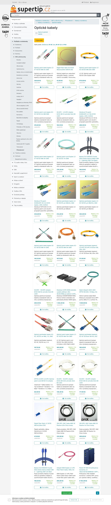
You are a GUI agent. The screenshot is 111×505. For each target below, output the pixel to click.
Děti (15, 169)
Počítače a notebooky (21, 41)
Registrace (95, 2)
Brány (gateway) (21, 130)
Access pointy (20, 81)
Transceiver (20, 147)
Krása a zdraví (18, 180)
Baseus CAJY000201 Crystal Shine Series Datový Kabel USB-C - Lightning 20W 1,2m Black (89, 158)
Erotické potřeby (19, 194)
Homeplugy (20, 123)
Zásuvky (19, 133)
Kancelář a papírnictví (20, 173)
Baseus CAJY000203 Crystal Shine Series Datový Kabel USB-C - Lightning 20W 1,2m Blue (44, 470)
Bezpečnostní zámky (21, 159)
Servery (19, 84)
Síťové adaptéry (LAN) (23, 105)
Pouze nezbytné (84, 499)
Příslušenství (20, 150)
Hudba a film (18, 191)
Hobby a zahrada (19, 23)
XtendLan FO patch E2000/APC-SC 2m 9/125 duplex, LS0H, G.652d (42, 203)
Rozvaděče (20, 111)
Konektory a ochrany (22, 75)
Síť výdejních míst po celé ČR (58, 11)
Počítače (17, 47)
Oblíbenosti (45, 44)
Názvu (61, 44)
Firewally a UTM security (23, 127)
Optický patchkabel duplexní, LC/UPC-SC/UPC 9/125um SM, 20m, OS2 (88, 247)
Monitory (17, 53)
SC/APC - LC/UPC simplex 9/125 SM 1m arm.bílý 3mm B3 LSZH (66, 114)
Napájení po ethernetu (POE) (24, 102)
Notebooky (18, 44)
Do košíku (44, 87)
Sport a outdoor (19, 177)
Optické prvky (20, 69)
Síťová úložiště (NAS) (22, 108)
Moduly (19, 136)
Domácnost (17, 30)
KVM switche (20, 90)
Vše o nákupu (22, 2)
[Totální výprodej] (105, 25)
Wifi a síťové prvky (20, 57)
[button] (97, 493)
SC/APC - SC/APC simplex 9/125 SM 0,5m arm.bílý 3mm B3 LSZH (66, 381)
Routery (19, 60)
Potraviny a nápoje (20, 198)
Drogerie (16, 184)
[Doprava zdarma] (5, 25)
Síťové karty (20, 66)
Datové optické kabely (43, 33)
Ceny (54, 44)
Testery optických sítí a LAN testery (24, 139)
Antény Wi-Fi (20, 96)
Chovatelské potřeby (20, 27)
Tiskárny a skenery (20, 153)
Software (17, 156)
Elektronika (17, 38)
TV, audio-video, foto (20, 162)
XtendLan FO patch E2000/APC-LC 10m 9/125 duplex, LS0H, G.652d (87, 114)
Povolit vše (74, 499)
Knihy (15, 166)
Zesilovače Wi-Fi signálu (23, 144)
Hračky (16, 34)
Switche (19, 87)
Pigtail (18, 120)
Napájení (19, 99)
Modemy (19, 93)
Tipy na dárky (18, 205)
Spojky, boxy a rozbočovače (24, 72)
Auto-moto (17, 202)
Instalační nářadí (21, 63)
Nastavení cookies (97, 499)
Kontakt (14, 2)
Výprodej (39, 40)
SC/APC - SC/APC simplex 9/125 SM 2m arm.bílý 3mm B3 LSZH (88, 381)
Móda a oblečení (19, 187)
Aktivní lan (19, 78)
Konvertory (20, 114)
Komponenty (18, 50)
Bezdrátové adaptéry (22, 117)
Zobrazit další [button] (67, 493)
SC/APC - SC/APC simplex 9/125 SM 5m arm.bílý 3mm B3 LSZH (43, 292)
